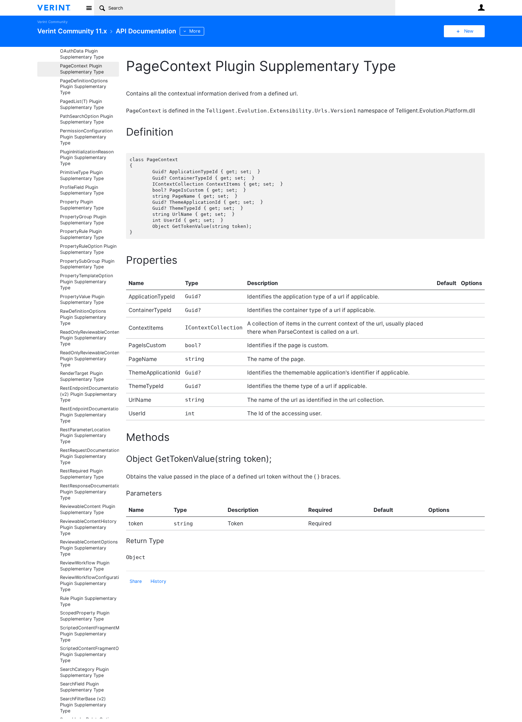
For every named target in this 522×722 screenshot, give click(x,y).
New (468, 31)
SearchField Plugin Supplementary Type (82, 687)
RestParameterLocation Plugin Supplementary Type (85, 435)
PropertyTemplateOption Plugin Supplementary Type (86, 281)
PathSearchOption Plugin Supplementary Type (86, 119)
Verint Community (52, 22)
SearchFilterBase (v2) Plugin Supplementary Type (83, 704)
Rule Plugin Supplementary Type (88, 601)
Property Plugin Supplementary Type (82, 204)
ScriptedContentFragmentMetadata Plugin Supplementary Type (89, 633)
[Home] (59, 8)
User (481, 7)
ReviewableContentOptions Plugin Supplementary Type (89, 548)
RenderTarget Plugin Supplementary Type (82, 376)
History (158, 581)
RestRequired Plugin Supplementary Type (82, 474)
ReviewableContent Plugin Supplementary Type (87, 509)
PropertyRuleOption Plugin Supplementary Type (88, 249)
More (194, 31)
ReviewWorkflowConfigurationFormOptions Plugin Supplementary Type (89, 583)
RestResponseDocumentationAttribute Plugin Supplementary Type (89, 492)
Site (88, 7)
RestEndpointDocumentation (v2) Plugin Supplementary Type (89, 394)
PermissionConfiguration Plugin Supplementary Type (86, 137)
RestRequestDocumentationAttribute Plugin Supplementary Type (89, 456)
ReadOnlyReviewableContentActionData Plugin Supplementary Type (89, 338)
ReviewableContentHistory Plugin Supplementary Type (88, 527)
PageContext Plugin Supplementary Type (82, 69)
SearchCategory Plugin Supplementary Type (84, 672)
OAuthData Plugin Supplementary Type (82, 54)
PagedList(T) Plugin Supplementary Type (82, 104)
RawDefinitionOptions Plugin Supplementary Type (83, 317)
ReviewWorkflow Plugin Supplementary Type (84, 565)
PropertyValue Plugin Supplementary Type (82, 299)
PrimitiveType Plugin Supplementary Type (82, 175)
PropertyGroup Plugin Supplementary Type (83, 219)
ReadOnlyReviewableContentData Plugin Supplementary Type (89, 358)
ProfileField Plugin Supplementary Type (82, 190)
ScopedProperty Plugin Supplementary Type (84, 616)
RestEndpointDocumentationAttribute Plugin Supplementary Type (89, 414)
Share (136, 581)
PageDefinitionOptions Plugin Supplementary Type (84, 86)
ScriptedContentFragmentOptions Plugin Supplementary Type (89, 654)
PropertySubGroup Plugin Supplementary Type (87, 264)
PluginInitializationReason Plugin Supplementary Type (87, 157)
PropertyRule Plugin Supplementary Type (82, 234)
